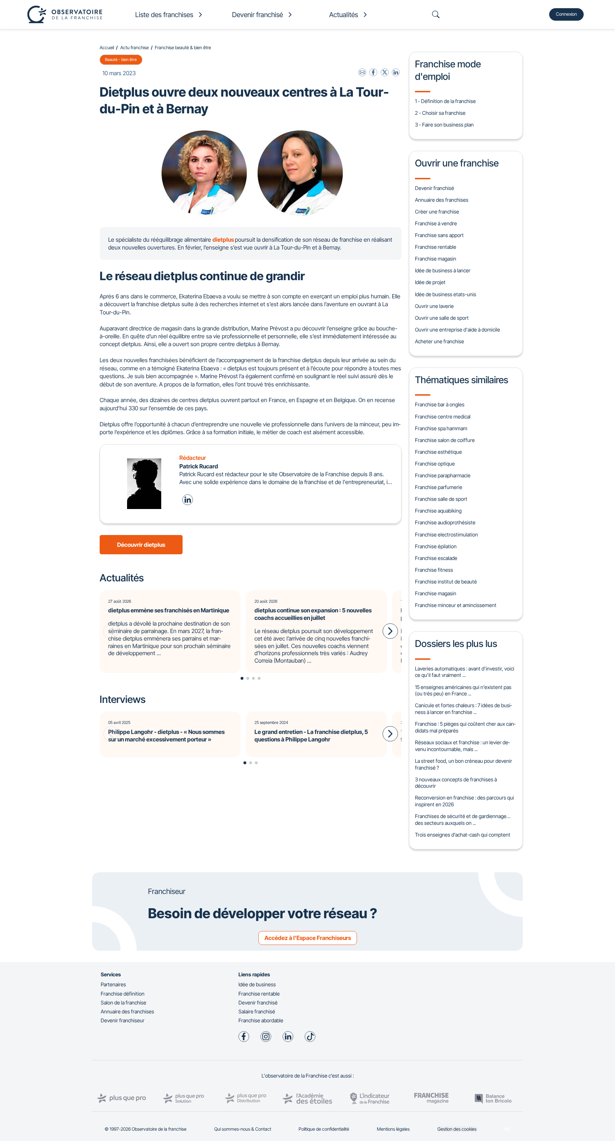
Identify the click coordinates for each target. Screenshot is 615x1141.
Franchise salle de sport (441, 499)
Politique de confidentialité (324, 1129)
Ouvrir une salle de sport (442, 318)
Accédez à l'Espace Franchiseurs (307, 937)
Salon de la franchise (123, 1002)
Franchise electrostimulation (446, 534)
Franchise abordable (260, 1020)
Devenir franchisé (434, 188)
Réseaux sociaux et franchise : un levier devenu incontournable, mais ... (462, 745)
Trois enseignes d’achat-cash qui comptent (462, 835)
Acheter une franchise (439, 341)
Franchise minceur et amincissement (455, 605)
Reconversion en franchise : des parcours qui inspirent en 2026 (464, 801)
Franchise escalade (436, 558)
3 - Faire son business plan (444, 125)
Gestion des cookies (457, 1129)
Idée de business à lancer (443, 270)
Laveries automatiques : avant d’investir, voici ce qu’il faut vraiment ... (464, 671)
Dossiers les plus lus (456, 643)
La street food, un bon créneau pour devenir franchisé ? (463, 764)
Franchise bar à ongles (439, 404)
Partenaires (113, 984)
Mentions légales (393, 1129)
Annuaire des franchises (441, 200)
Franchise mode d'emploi (448, 70)
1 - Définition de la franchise (445, 101)
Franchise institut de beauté (446, 582)
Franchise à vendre (436, 223)
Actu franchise (134, 47)
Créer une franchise (437, 212)
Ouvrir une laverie (434, 306)
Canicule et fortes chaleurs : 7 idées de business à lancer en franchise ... (463, 708)
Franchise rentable (435, 247)
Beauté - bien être (121, 59)
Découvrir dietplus (141, 544)
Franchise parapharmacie (443, 475)
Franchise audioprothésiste (445, 522)
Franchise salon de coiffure (445, 440)
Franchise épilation (436, 546)
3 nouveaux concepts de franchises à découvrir (456, 782)
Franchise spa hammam (441, 428)
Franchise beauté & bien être (183, 47)
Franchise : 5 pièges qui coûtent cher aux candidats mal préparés (465, 727)
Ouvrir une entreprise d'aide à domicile (457, 330)
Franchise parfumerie (438, 487)
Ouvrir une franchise (457, 163)
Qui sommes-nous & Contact (242, 1129)
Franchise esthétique (438, 452)
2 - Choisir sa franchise (440, 113)
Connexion (566, 14)
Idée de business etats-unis (445, 294)
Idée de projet (430, 282)
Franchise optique (435, 464)
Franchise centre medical (443, 416)
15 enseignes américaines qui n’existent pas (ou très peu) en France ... (463, 690)
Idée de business (257, 984)
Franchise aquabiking (438, 511)
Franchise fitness (434, 570)
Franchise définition (122, 994)
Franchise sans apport (439, 235)
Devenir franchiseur (122, 1020)
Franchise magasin (435, 259)
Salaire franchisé (256, 1011)
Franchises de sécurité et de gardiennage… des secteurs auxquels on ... (462, 819)
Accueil (107, 47)
